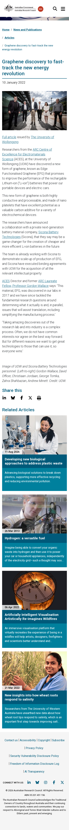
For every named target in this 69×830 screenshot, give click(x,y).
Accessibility (28, 740)
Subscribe (58, 740)
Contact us (11, 740)
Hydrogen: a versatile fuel (25, 538)
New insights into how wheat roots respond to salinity (31, 697)
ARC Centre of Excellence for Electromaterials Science (27, 154)
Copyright (44, 740)
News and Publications (27, 29)
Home (6, 29)
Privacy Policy (34, 748)
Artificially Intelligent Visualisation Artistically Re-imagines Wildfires (32, 617)
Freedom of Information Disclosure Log (34, 763)
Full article (9, 137)
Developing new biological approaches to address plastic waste (33, 461)
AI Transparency (34, 771)
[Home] (20, 7)
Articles (9, 37)
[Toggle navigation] (63, 9)
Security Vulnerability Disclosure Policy (34, 756)
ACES (6, 281)
